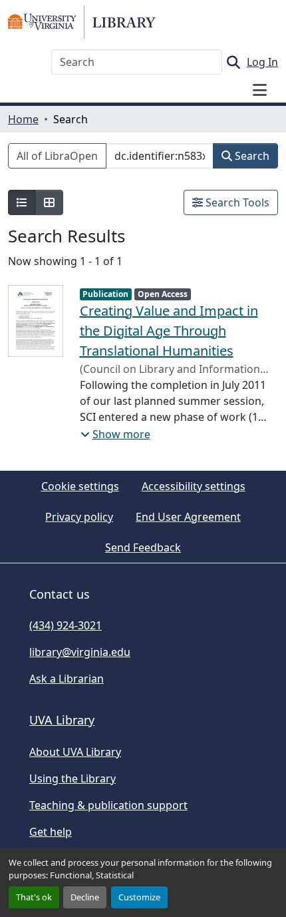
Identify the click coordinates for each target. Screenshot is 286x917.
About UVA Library (75, 752)
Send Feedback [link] (143, 547)
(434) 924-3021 (65, 625)
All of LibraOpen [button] (57, 156)
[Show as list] (22, 202)
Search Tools (236, 202)
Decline (85, 897)
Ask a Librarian (66, 678)
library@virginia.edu (79, 652)
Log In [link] (262, 62)
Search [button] (250, 156)
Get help (50, 831)
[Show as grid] (49, 202)
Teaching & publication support (108, 805)
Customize (139, 897)
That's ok (34, 897)
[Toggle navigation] (259, 90)
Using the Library (72, 778)
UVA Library (61, 720)
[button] (82, 22)
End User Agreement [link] (188, 516)
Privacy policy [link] (79, 516)
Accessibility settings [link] (193, 486)
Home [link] (23, 119)
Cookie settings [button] (80, 486)
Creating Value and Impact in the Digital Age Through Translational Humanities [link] (169, 331)
